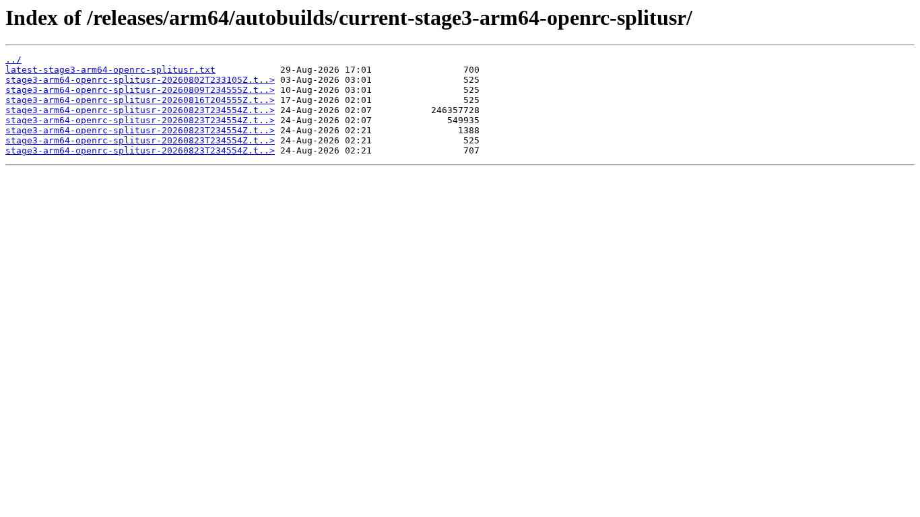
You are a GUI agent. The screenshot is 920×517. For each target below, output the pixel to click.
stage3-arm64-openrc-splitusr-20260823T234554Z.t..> (140, 110)
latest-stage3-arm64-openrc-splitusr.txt (110, 70)
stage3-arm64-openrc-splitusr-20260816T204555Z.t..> (140, 100)
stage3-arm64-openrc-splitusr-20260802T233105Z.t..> (140, 80)
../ (13, 60)
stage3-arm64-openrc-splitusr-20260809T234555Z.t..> (140, 90)
